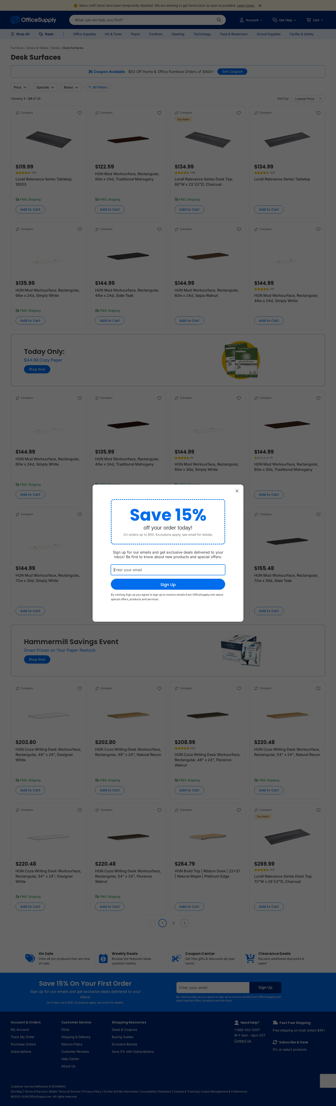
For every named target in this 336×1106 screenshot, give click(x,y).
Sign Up (168, 584)
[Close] (237, 490)
